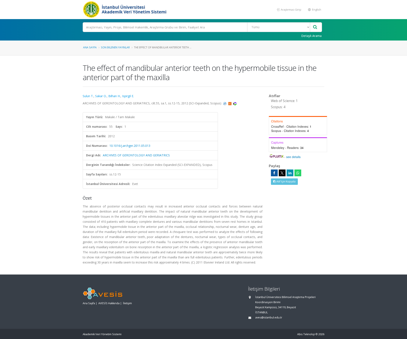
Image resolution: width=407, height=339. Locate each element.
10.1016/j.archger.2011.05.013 (129, 146)
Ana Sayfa (90, 47)
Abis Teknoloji (306, 334)
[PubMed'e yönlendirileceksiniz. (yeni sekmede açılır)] (225, 103)
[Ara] (315, 27)
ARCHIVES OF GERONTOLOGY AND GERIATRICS (136, 155)
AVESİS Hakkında (109, 303)
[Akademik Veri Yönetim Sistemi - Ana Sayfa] (92, 9)
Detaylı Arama (311, 36)
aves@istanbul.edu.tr (268, 317)
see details (293, 157)
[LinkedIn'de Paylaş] (290, 173)
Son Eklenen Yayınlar (115, 47)
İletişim (127, 303)
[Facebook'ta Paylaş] (274, 173)
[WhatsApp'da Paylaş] (297, 173)
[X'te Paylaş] (282, 173)
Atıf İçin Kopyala (285, 181)
